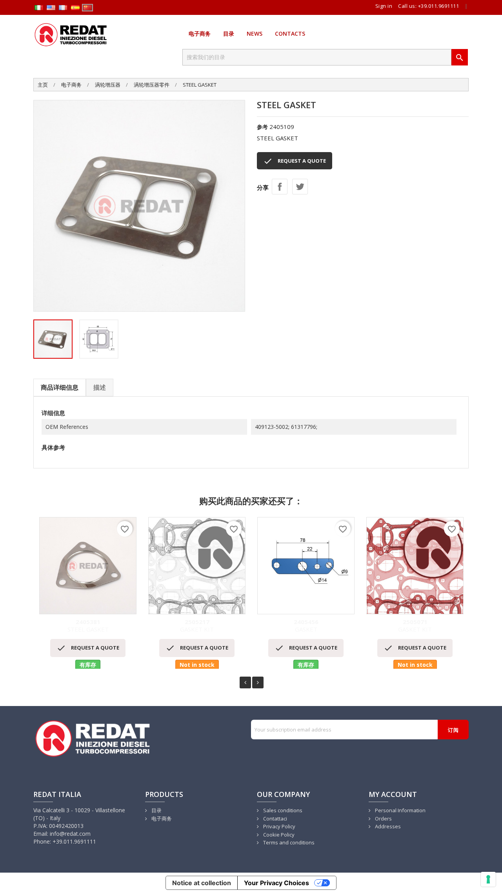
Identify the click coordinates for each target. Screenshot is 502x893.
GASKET (306, 626)
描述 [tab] (99, 387)
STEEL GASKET (88, 626)
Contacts (290, 33)
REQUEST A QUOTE (294, 161)
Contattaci (274, 818)
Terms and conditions (288, 842)
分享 (279, 186)
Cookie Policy (278, 834)
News (254, 33)
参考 (262, 127)
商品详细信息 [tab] (59, 387)
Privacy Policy (278, 826)
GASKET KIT (197, 626)
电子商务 (200, 33)
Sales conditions (282, 810)
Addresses (387, 826)
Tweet (300, 186)
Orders (383, 818)
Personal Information (400, 810)
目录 (228, 33)
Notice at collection (201, 883)
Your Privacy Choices (276, 883)
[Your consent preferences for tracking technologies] (488, 879)
